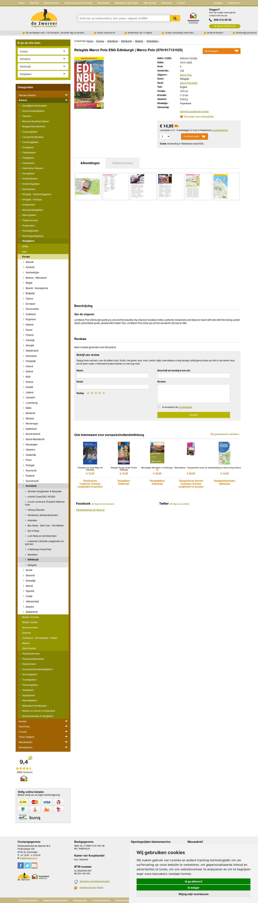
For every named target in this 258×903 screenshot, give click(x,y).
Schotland (30, 485)
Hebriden (32, 520)
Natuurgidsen (29, 214)
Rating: (80, 393)
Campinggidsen (30, 142)
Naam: (80, 370)
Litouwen (30, 397)
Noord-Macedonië (34, 439)
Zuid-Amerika (29, 648)
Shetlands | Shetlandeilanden (42, 515)
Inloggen (218, 2)
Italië (28, 376)
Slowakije (30, 580)
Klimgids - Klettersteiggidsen (37, 194)
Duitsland (30, 314)
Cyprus (29, 298)
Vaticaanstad (32, 601)
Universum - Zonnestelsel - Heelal (39, 637)
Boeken (23, 100)
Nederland (31, 428)
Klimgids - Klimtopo (32, 199)
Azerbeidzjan (32, 272)
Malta (28, 407)
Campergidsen (30, 131)
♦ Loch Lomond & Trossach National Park (45, 503)
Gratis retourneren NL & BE (78, 2)
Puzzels (23, 731)
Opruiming (24, 726)
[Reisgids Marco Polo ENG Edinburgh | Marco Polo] (89, 82)
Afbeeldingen (90, 163)
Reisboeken (28, 225)
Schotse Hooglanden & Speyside (44, 491)
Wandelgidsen (29, 700)
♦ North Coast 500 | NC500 (41, 496)
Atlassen (26, 115)
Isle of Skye (33, 530)
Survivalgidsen (30, 674)
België (28, 282)
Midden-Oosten (30, 622)
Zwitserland (31, 611)
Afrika (25, 246)
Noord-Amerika (30, 627)
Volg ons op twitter (181, 504)
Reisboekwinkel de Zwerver (90, 509)
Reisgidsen (28, 241)
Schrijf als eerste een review (194, 111)
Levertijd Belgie (220, 130)
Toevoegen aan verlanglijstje (199, 117)
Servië (28, 570)
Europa (26, 256)
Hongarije (30, 360)
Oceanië (26, 632)
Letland (29, 392)
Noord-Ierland (32, 433)
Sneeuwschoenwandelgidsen (37, 669)
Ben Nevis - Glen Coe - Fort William (45, 525)
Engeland (30, 319)
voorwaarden (185, 407)
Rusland (29, 475)
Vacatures (166, 2)
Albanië (29, 261)
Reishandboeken (31, 653)
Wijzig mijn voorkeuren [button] (193, 894)
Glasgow (32, 564)
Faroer (28, 329)
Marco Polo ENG (188, 82)
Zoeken (175, 18)
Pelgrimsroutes (30, 220)
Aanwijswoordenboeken (34, 105)
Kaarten (23, 721)
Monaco (29, 418)
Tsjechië (29, 590)
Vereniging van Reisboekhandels (95, 881)
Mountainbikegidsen (32, 209)
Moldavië (30, 413)
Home (21, 2)
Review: (161, 381)
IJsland (29, 366)
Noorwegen (31, 444)
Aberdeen (32, 554)
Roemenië (30, 470)
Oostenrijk (30, 454)
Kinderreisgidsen (31, 183)
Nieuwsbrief (103, 2)
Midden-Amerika (30, 617)
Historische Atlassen (32, 168)
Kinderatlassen (30, 178)
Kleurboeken (29, 189)
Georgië (29, 345)
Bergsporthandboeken (33, 126)
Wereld (25, 643)
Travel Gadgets (26, 736)
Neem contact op (226, 26)
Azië (24, 251)
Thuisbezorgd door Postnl (91, 887)
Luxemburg (31, 402)
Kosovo (29, 381)
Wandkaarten (25, 742)
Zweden (29, 606)
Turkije (28, 596)
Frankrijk (29, 340)
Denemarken (32, 308)
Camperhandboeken (33, 136)
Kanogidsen (28, 173)
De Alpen (30, 303)
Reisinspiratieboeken (33, 658)
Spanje (29, 585)
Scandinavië (32, 480)
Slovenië (30, 575)
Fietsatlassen (29, 152)
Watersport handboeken (34, 705)
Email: (79, 381)
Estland (29, 324)
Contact (181, 2)
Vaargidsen (28, 689)
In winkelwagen (192, 136)
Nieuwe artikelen (27, 95)
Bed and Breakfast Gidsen (35, 121)
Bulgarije (30, 293)
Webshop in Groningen (127, 2)
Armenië (29, 267)
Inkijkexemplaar (122, 163)
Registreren (234, 2)
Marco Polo (186, 74)
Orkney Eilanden (36, 509)
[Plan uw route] (34, 865)
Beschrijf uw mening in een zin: (174, 370)
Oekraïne (30, 449)
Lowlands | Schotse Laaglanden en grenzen (44, 542)
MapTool (34, 2)
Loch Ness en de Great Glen (42, 535)
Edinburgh (33, 559)
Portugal (29, 465)
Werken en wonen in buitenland (38, 710)
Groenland (31, 355)
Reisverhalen (29, 663)
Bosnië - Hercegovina (36, 288)
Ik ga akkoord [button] (193, 881)
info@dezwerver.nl (28, 857)
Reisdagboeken (30, 230)
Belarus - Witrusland (35, 277)
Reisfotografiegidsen (33, 235)
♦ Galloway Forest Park (39, 549)
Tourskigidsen (29, 679)
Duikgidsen (28, 147)
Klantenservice (51, 2)
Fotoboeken (28, 163)
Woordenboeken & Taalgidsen (37, 716)
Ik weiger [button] (193, 887)
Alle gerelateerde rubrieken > (225, 434)
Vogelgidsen (28, 695)
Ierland (29, 371)
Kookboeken (28, 204)
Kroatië (29, 387)
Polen (28, 459)
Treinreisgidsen (30, 684)
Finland (29, 334)
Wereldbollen (25, 747)
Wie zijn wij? (150, 2)
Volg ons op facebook (104, 504)
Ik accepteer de (177, 407)
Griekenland (31, 350)
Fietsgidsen (28, 157)
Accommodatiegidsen (33, 110)
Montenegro (31, 423)
